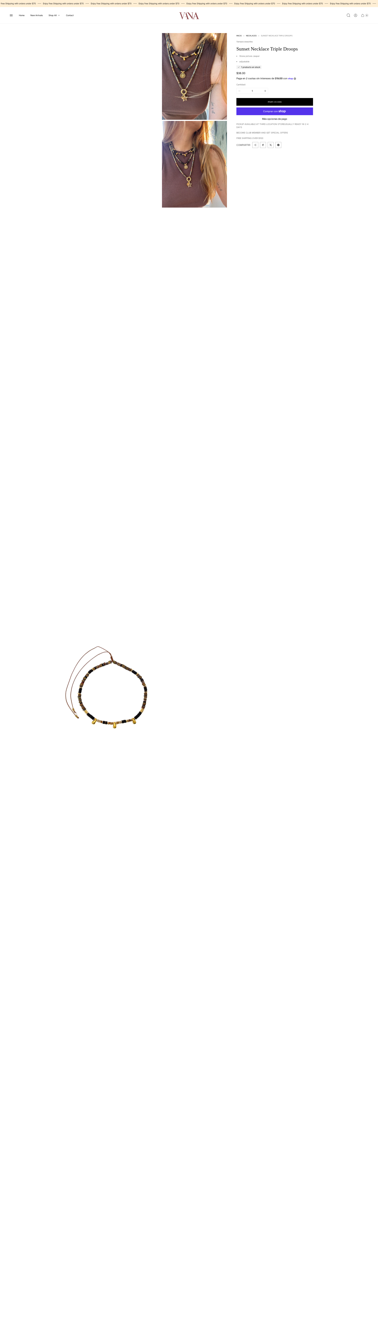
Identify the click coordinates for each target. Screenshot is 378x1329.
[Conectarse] (355, 15)
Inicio (239, 36)
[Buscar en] (348, 15)
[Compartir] (255, 145)
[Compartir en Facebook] (263, 145)
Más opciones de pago (274, 119)
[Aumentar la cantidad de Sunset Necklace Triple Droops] (265, 91)
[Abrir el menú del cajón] (11, 15)
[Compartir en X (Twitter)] (271, 145)
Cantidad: (241, 84)
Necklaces (251, 36)
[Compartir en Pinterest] (278, 145)
